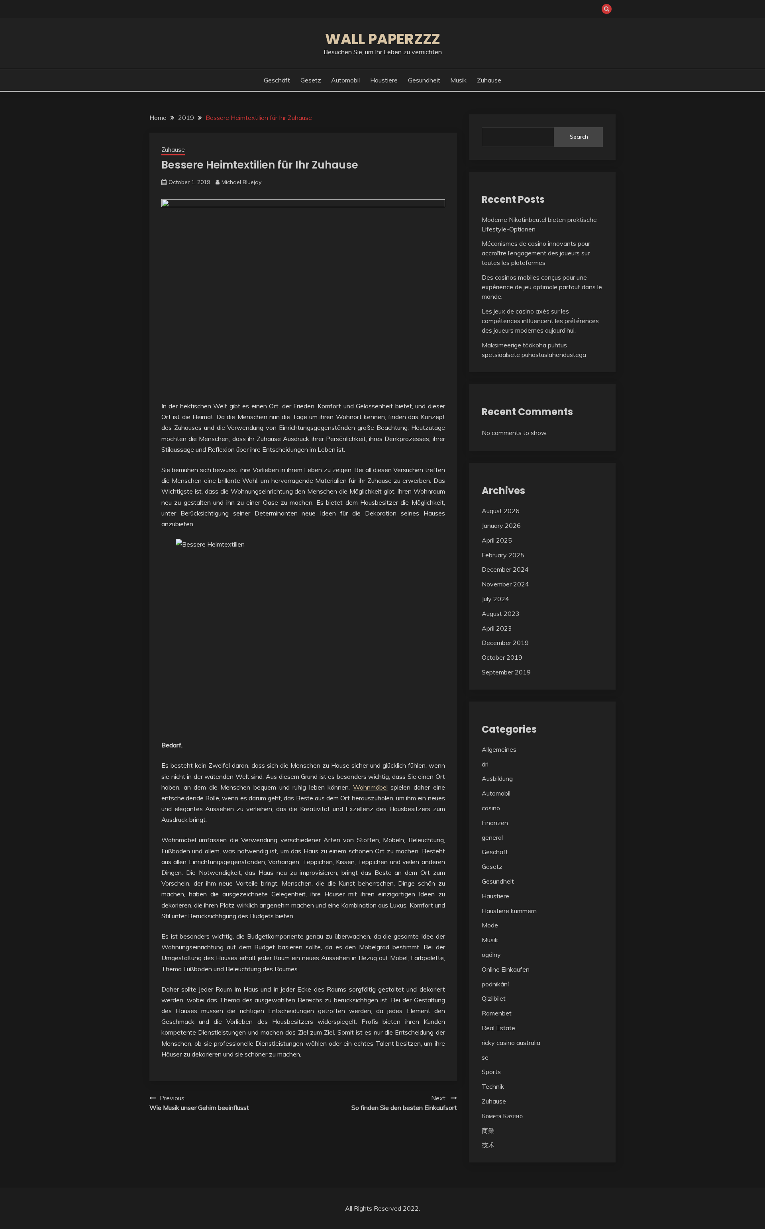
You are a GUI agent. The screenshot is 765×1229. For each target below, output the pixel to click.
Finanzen (495, 823)
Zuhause (489, 80)
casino (491, 808)
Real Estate (498, 1028)
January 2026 (501, 525)
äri (485, 764)
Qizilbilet (494, 998)
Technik (493, 1086)
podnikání (495, 984)
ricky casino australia (511, 1043)
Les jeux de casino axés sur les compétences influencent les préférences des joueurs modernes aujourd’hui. (540, 320)
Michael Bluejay (241, 182)
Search (579, 136)
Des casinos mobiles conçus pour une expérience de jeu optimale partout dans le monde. (542, 286)
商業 (488, 1131)
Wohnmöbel (370, 787)
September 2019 (506, 672)
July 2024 (495, 599)
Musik (458, 80)
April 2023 (497, 628)
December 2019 (505, 643)
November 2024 (505, 584)
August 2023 (501, 613)
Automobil (345, 80)
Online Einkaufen (506, 969)
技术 (488, 1145)
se (485, 1057)
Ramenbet (497, 1013)
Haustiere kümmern (509, 911)
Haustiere (384, 80)
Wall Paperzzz (382, 39)
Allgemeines (499, 749)
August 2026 (501, 511)
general (492, 837)
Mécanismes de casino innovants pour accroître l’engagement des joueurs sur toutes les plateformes (536, 253)
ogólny (491, 955)
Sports (491, 1072)
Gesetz (310, 80)
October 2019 (502, 657)
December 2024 (505, 569)
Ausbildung (497, 778)
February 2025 (503, 555)
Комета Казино (502, 1116)
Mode (490, 925)
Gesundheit (424, 80)
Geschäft (277, 80)
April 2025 (497, 540)
